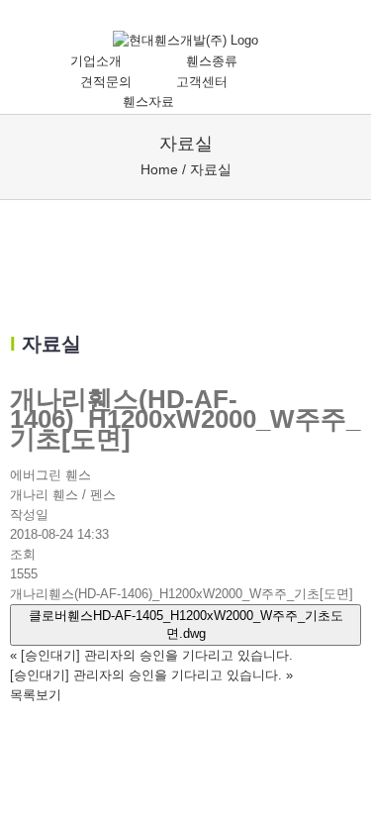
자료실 (211, 169)
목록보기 (35, 694)
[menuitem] (105, 62)
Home (159, 169)
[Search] (243, 102)
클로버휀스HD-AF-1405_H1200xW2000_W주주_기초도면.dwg (186, 624)
